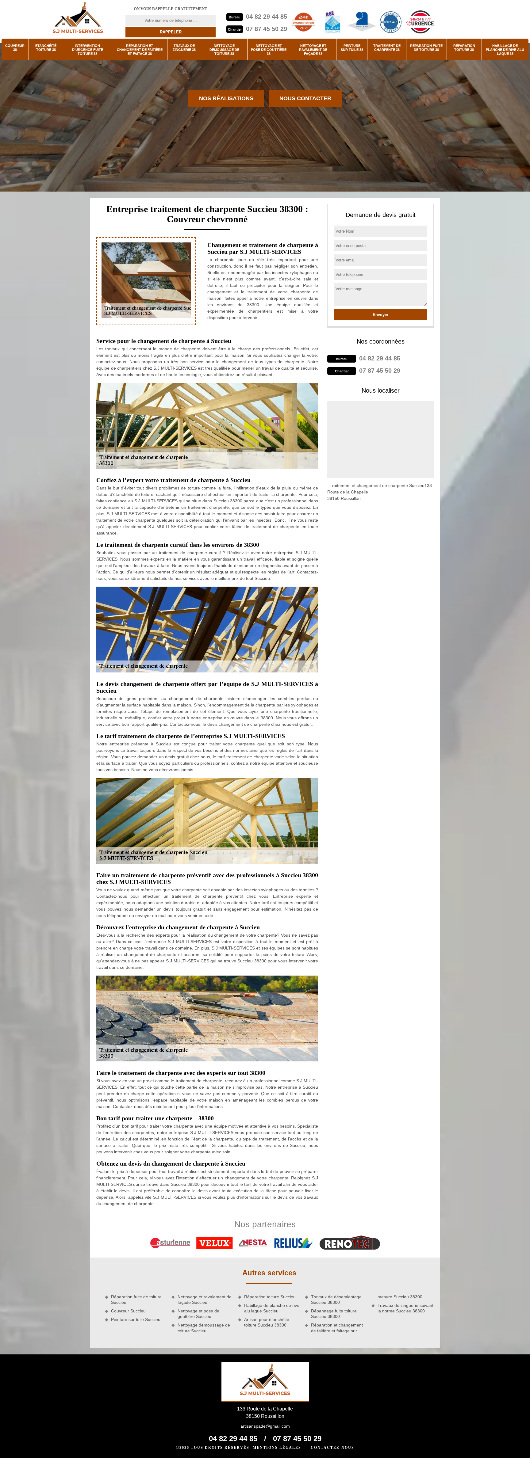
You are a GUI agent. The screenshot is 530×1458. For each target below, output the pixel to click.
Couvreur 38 (15, 47)
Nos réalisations (226, 98)
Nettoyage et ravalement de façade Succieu (205, 1299)
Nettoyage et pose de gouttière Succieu (198, 1313)
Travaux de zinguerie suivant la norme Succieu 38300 (405, 1308)
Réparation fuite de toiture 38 (426, 47)
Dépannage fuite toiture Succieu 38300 (334, 1313)
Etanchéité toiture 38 (45, 47)
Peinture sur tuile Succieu (135, 1319)
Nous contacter (305, 98)
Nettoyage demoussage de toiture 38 (224, 49)
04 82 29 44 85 (266, 16)
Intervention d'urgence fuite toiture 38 (87, 49)
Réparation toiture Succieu (270, 1296)
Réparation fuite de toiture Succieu (136, 1299)
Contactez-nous (332, 1447)
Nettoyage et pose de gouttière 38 (268, 49)
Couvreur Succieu (128, 1310)
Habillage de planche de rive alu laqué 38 (505, 49)
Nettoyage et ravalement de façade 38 (313, 49)
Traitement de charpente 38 (387, 47)
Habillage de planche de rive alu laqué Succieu (271, 1308)
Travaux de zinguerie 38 (184, 47)
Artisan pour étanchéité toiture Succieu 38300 (266, 1322)
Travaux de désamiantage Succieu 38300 (336, 1299)
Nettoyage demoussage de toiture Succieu (204, 1328)
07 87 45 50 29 (266, 28)
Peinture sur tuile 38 (352, 47)
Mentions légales (277, 1447)
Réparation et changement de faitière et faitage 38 (140, 49)
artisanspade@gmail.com (265, 1426)
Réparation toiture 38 (464, 47)
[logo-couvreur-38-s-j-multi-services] (78, 19)
